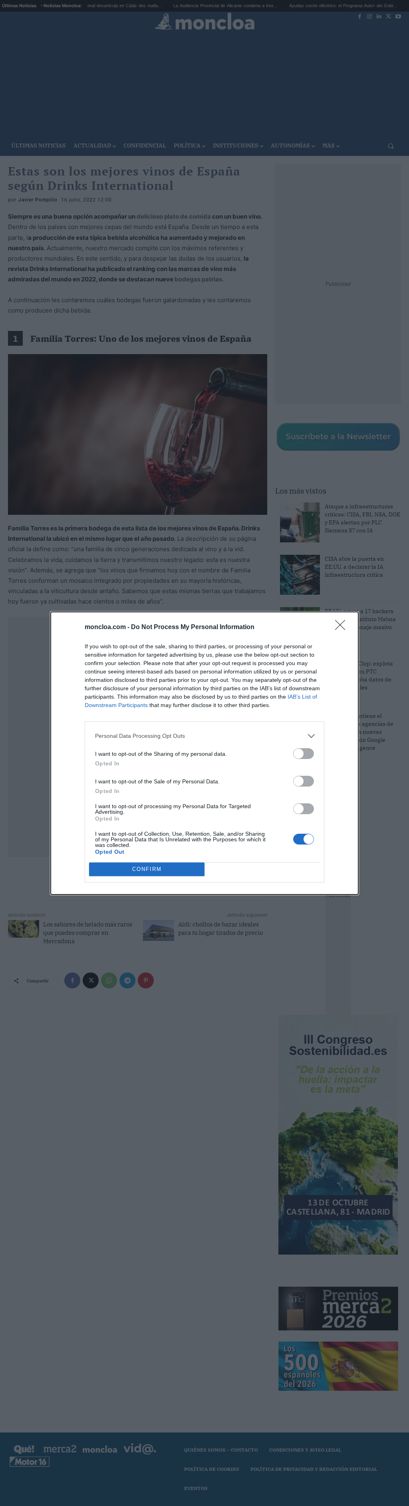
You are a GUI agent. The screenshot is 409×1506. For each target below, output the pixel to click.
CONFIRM (147, 869)
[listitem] (204, 736)
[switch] (303, 753)
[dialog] (204, 753)
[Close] (342, 627)
